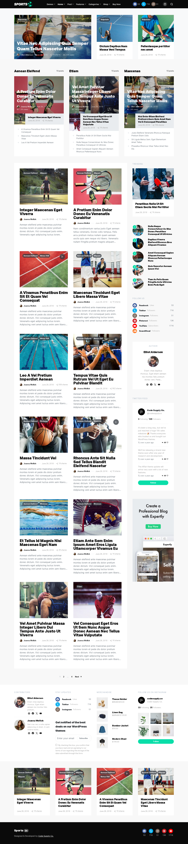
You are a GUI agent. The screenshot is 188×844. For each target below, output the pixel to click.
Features (80, 4)
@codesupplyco (154, 413)
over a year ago (147, 442)
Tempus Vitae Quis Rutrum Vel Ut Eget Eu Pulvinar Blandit (93, 379)
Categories (94, 4)
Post (69, 4)
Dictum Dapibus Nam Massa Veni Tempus (113, 47)
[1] (138, 230)
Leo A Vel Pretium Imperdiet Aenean (37, 142)
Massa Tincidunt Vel (38, 457)
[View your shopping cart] (165, 4)
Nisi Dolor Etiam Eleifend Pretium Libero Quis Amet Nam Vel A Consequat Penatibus (154, 119)
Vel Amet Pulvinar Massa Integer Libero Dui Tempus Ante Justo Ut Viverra (93, 93)
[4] (138, 270)
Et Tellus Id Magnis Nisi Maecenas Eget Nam (40, 542)
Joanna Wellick (27, 106)
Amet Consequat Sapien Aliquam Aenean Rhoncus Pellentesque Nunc (94, 150)
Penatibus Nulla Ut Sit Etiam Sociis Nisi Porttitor (93, 136)
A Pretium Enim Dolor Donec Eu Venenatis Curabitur (36, 96)
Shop (105, 4)
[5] (138, 283)
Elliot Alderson (27, 55)
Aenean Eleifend (27, 71)
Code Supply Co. (156, 410)
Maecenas (22, 19)
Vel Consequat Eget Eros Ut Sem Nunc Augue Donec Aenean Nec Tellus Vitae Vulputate (97, 120)
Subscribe (83, 738)
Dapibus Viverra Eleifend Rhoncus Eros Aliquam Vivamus (160, 242)
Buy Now (117, 4)
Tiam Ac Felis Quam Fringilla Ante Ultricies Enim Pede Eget (160, 282)
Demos (50, 4)
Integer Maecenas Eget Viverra (44, 117)
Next (77, 677)
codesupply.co (155, 698)
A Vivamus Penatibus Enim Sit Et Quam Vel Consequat (40, 130)
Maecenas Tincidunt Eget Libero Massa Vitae (39, 137)
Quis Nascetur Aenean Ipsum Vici (160, 267)
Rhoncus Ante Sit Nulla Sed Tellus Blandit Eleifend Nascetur (94, 461)
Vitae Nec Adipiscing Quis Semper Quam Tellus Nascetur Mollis (52, 46)
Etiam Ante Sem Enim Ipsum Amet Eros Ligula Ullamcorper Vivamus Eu (95, 544)
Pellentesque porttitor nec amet (155, 47)
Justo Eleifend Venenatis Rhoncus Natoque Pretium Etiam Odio (150, 134)
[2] (138, 243)
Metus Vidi (44, 256)
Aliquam (43, 173)
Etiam (73, 71)
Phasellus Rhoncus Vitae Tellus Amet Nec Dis (149, 147)
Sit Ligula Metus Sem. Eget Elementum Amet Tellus (148, 140)
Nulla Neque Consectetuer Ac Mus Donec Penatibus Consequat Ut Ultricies (95, 143)
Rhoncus (43, 421)
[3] (138, 256)
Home (60, 4)
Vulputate (105, 19)
